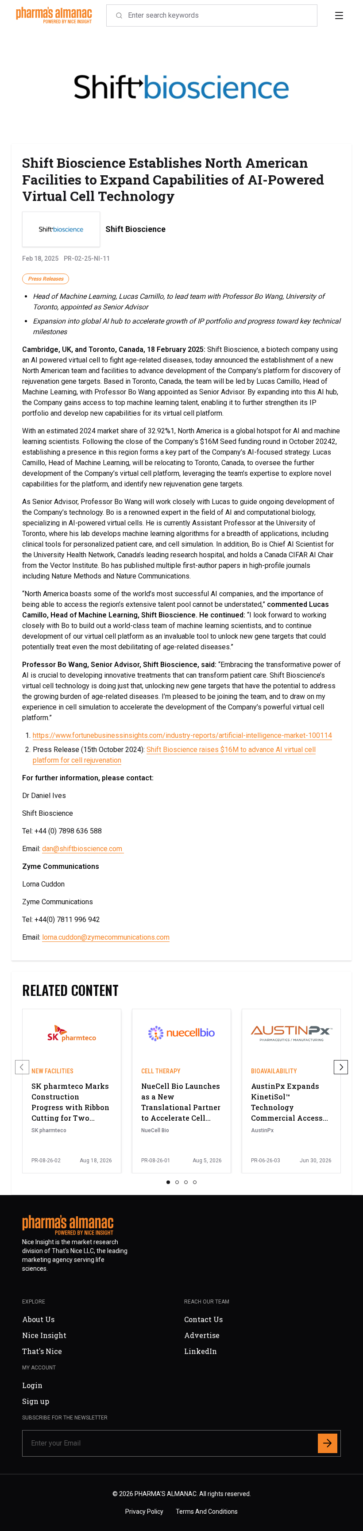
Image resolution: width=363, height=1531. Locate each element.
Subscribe (240, 825)
